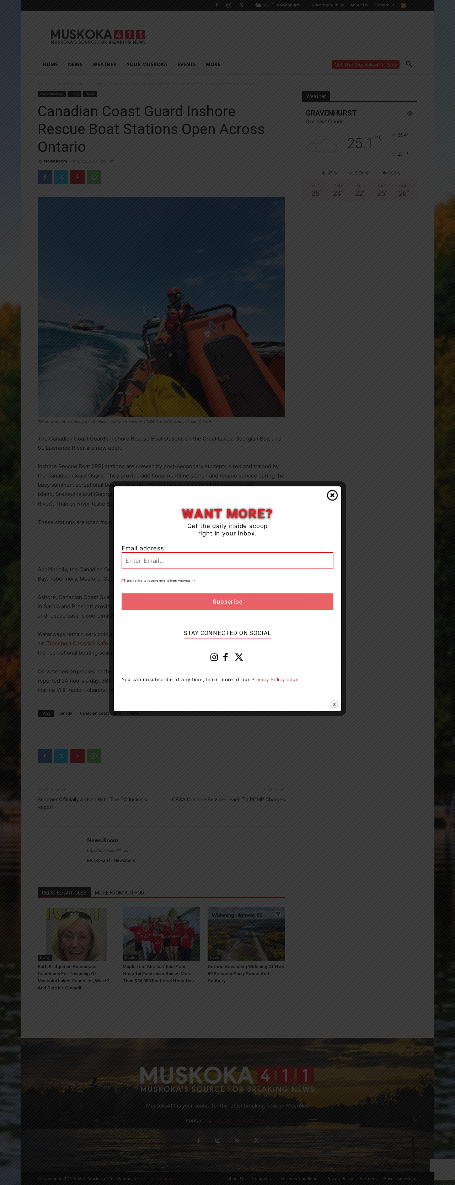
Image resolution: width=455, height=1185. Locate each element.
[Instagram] (214, 658)
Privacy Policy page (275, 679)
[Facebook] (225, 658)
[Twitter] (239, 658)
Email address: (144, 548)
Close (332, 495)
